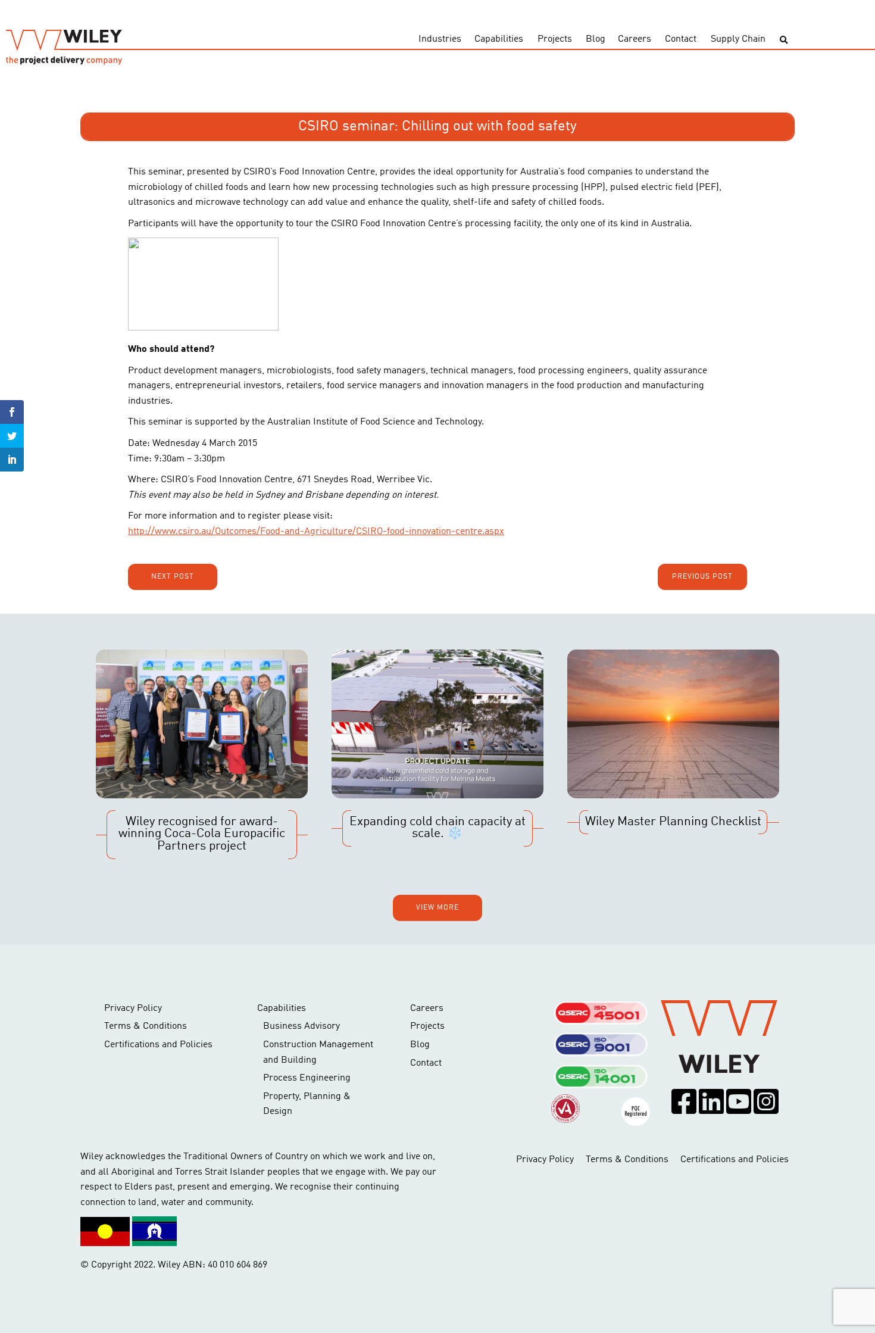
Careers (634, 39)
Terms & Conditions (145, 1026)
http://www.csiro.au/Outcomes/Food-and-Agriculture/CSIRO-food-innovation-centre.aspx (316, 531)
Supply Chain (738, 39)
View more (437, 907)
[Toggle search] (784, 40)
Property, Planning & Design (307, 1104)
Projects (555, 39)
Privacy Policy (133, 1008)
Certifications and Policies (158, 1045)
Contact (680, 39)
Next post (172, 576)
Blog (595, 39)
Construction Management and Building (318, 1052)
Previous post (702, 576)
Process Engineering (307, 1078)
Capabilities (498, 39)
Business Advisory (301, 1026)
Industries (439, 39)
